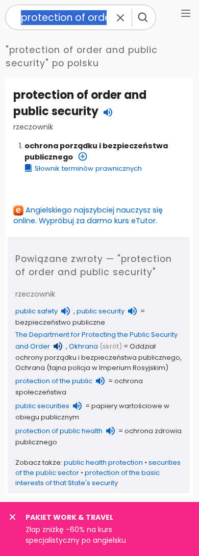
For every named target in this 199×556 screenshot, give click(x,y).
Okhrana (83, 346)
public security (101, 311)
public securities (42, 406)
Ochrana (30, 368)
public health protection (103, 462)
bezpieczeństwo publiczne (60, 322)
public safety (36, 311)
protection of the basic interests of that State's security (87, 478)
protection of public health (59, 431)
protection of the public (53, 381)
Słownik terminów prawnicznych (88, 168)
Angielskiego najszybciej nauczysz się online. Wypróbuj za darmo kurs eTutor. (88, 215)
